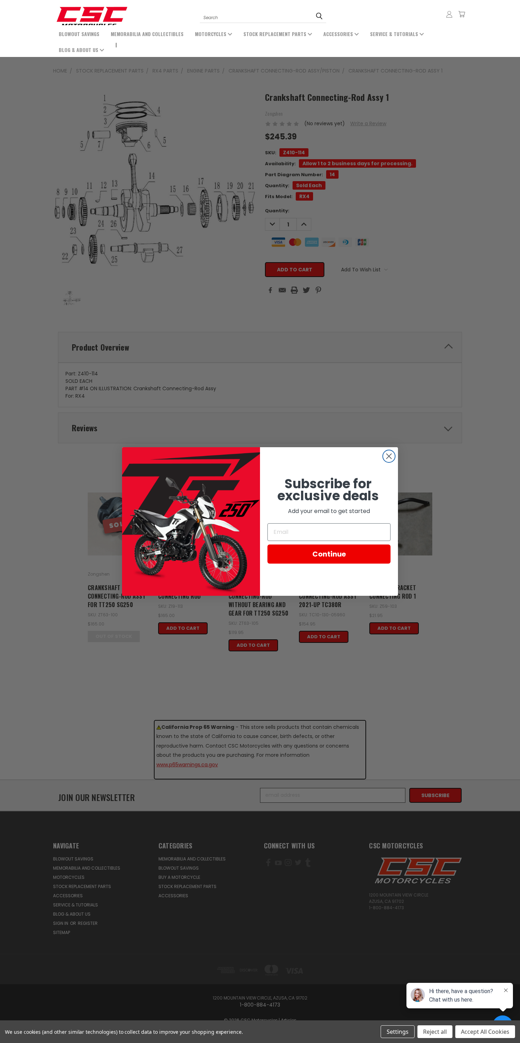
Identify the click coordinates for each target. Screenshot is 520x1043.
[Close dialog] (389, 456)
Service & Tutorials (395, 34)
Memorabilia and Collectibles (147, 34)
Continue (329, 554)
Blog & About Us (79, 49)
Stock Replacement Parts (275, 34)
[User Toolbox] (449, 14)
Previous (34, 1021)
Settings (398, 1032)
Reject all (435, 1032)
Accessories (338, 34)
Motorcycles (211, 34)
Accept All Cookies (485, 1032)
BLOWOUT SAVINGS (79, 34)
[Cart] (461, 14)
